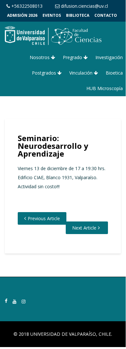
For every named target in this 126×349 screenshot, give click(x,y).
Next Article (84, 228)
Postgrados (44, 73)
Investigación (109, 57)
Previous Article (44, 218)
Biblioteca (77, 15)
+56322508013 (26, 6)
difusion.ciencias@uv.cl (84, 6)
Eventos (52, 15)
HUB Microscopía (104, 88)
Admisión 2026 (22, 15)
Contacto (105, 15)
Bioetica (114, 73)
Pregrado (73, 57)
